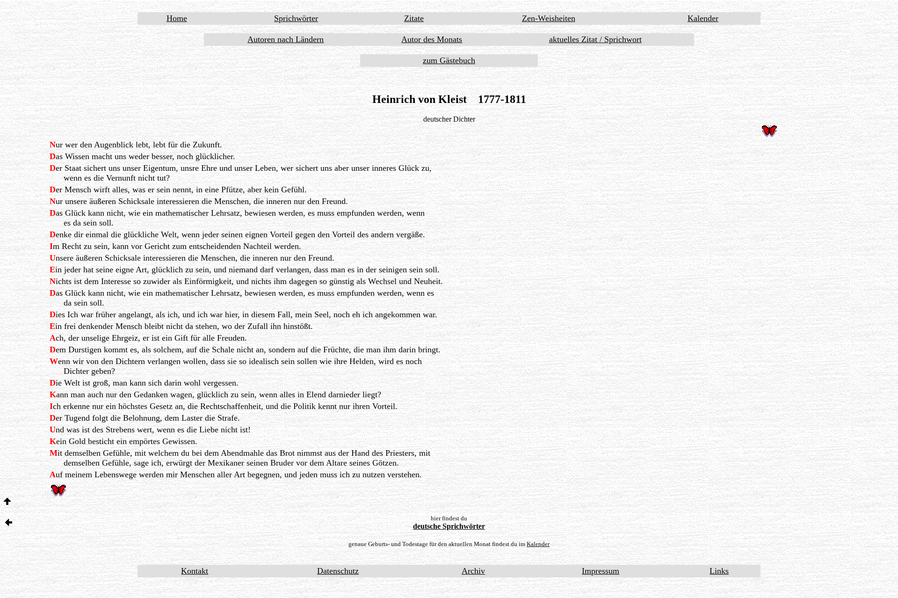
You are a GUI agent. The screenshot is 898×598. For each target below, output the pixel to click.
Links (719, 571)
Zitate (414, 18)
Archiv (473, 571)
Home (177, 18)
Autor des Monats (431, 39)
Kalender (703, 18)
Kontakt (194, 571)
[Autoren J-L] (8, 523)
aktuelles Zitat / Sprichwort (595, 39)
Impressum (600, 571)
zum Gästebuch (449, 60)
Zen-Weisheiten (548, 18)
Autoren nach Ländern (285, 39)
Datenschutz (338, 571)
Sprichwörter (296, 18)
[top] (7, 502)
